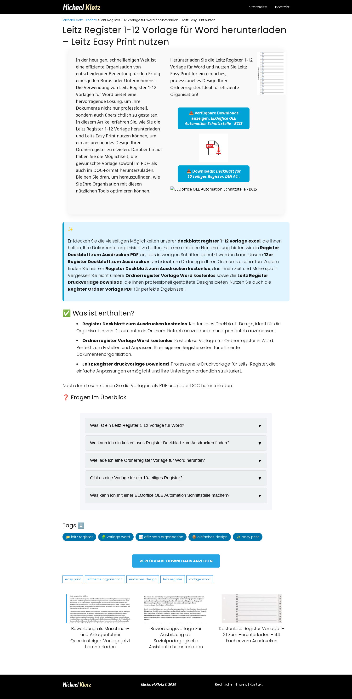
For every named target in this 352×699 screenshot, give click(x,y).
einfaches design (142, 579)
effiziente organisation (104, 579)
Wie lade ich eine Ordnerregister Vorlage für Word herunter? (147, 460)
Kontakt (282, 7)
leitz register (172, 579)
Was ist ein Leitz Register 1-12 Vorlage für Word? (137, 425)
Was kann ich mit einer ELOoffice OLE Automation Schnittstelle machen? (159, 495)
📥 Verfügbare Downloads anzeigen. (213, 118)
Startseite (258, 7)
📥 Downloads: (214, 174)
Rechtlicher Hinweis (231, 684)
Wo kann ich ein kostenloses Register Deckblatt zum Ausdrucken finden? (159, 442)
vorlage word (199, 579)
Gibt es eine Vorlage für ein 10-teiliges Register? (136, 477)
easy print (73, 579)
